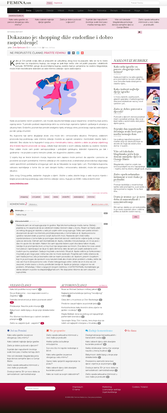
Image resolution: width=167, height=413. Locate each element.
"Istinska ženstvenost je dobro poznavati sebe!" (31, 300)
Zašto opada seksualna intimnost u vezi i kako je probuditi (148, 22)
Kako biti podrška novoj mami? (24, 289)
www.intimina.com (19, 183)
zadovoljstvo (78, 197)
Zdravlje (49, 10)
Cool (146, 10)
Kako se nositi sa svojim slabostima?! (62, 374)
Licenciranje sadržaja (111, 389)
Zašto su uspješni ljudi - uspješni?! (25, 323)
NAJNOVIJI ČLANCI (15, 16)
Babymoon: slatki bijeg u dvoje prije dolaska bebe (32, 310)
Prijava (49, 3)
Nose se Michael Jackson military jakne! (79, 289)
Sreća (28, 10)
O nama (76, 389)
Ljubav (81, 10)
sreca (47, 197)
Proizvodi (126, 10)
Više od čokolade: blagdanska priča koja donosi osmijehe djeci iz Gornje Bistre (23, 358)
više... (136, 217)
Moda (70, 10)
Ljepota (38, 10)
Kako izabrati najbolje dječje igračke (23, 341)
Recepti (114, 10)
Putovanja (101, 10)
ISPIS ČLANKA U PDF (100, 204)
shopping (24, 197)
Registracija (58, 3)
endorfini (65, 197)
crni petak (36, 197)
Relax (90, 10)
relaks (55, 197)
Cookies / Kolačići (140, 387)
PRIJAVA (32, 204)
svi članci (102, 285)
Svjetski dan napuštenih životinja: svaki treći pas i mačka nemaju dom (97, 22)
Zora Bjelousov (19, 47)
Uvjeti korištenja (109, 392)
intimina (91, 197)
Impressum (77, 387)
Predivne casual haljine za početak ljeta (79, 303)
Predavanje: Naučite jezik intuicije (25, 306)
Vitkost (61, 10)
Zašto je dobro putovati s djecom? (22, 345)
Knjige (137, 10)
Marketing (107, 387)
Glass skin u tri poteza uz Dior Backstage (79, 300)
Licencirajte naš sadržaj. (100, 193)
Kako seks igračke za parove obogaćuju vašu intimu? (18, 22)
